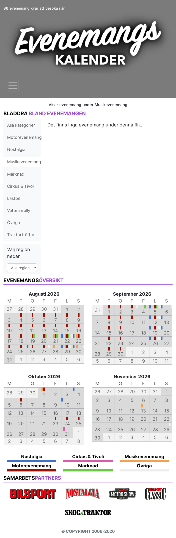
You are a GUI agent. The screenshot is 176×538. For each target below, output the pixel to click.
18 (143, 333)
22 (67, 341)
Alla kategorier (21, 125)
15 (109, 333)
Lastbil (13, 198)
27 (44, 351)
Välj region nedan (18, 253)
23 (79, 341)
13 (166, 322)
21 (55, 341)
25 (21, 351)
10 (132, 322)
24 (9, 351)
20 (167, 333)
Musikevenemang (24, 161)
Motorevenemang (24, 137)
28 (55, 351)
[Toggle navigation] (13, 85)
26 (32, 351)
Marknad (15, 174)
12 (155, 322)
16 (120, 333)
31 (9, 360)
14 (97, 333)
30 (79, 351)
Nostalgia (16, 149)
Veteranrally (18, 210)
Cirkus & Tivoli (21, 186)
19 (155, 333)
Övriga (13, 222)
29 (67, 351)
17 (132, 333)
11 (143, 322)
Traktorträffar (20, 234)
